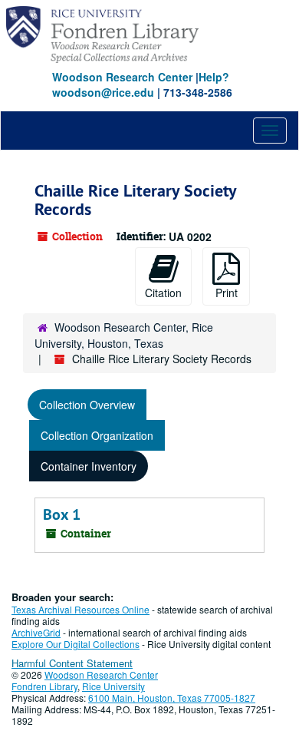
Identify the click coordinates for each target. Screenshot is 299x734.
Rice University (113, 686)
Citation (163, 292)
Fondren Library (44, 686)
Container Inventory (88, 466)
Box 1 (61, 514)
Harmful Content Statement (72, 663)
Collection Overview (87, 404)
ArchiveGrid (36, 632)
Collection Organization (97, 435)
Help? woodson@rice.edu (140, 84)
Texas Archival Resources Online (81, 609)
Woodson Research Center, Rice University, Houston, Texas (123, 335)
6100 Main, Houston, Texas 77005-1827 (171, 697)
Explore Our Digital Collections (76, 643)
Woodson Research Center (122, 76)
